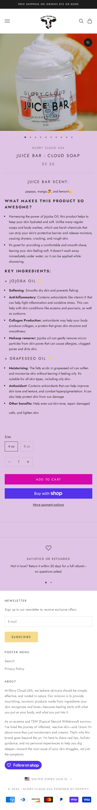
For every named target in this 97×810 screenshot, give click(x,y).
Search (9, 661)
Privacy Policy (14, 668)
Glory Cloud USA (48, 148)
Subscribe (21, 637)
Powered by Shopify (71, 789)
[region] (48, 559)
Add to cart (48, 479)
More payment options (48, 504)
